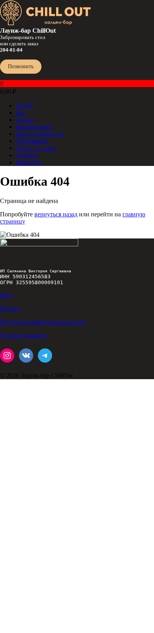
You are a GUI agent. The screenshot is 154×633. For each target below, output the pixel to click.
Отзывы (27, 155)
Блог (6, 295)
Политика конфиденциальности (43, 321)
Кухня (24, 105)
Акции (25, 119)
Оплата (10, 308)
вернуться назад (55, 214)
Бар (20, 112)
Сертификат (32, 141)
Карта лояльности (40, 133)
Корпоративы (34, 126)
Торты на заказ (36, 148)
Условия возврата (23, 335)
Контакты (29, 162)
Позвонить (21, 66)
